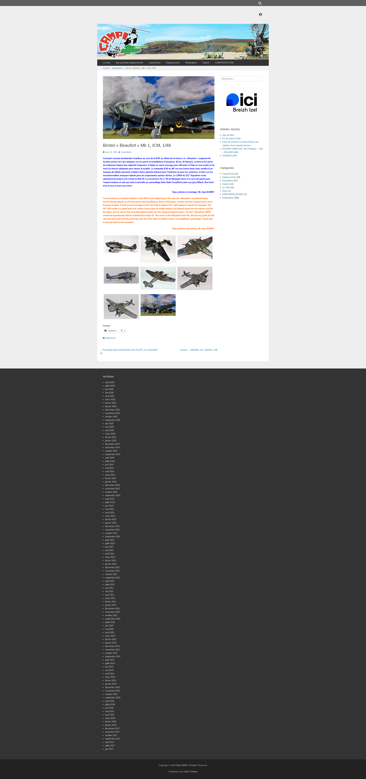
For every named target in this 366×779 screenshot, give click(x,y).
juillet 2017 (110, 745)
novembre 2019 (112, 649)
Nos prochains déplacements (129, 62)
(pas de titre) (228, 135)
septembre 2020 (112, 619)
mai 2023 (109, 509)
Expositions (227, 180)
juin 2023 (109, 505)
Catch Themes (191, 771)
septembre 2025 (112, 420)
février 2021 (110, 601)
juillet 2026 (110, 386)
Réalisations (191, 62)
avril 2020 (109, 632)
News (225, 191)
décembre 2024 (112, 444)
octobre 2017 (111, 735)
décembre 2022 (112, 526)
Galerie (206, 62)
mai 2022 (109, 550)
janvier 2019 (110, 684)
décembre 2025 (112, 409)
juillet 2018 (110, 704)
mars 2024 (110, 475)
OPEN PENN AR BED (232, 194)
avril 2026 (109, 396)
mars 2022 (110, 557)
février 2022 (110, 560)
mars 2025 (110, 433)
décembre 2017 (112, 728)
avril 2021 (109, 595)
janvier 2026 (110, 406)
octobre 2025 (111, 416)
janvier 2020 (110, 643)
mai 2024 (109, 468)
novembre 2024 (112, 447)
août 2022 (109, 540)
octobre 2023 (111, 492)
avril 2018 (109, 714)
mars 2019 (110, 677)
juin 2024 (109, 464)
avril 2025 (109, 430)
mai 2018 (109, 711)
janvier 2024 (110, 481)
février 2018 (110, 721)
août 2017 (109, 742)
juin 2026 (109, 389)
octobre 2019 (111, 653)
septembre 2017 (112, 738)
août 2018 (109, 701)
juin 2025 (109, 423)
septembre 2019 (112, 656)
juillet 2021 (110, 584)
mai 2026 (109, 392)
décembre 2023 (112, 485)
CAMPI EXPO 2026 (224, 62)
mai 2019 (109, 670)
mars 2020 (110, 636)
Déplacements (173, 62)
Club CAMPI (181, 765)
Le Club (106, 62)
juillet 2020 (110, 622)
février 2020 (110, 639)
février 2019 (110, 680)
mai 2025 (109, 427)
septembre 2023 (112, 495)
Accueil (107, 68)
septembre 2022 (112, 536)
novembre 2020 (112, 612)
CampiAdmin (126, 152)
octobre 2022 (111, 533)
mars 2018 (110, 718)
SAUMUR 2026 (229, 155)
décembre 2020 (112, 608)
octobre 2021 (111, 574)
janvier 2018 (110, 725)
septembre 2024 (112, 454)
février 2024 (110, 478)
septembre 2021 (112, 577)
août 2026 (109, 382)
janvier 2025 (110, 440)
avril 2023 (109, 512)
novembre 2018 (112, 690)
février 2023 (110, 519)
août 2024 (109, 457)
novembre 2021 (112, 571)
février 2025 (110, 437)
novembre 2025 (112, 413)
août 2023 (109, 499)
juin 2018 (109, 708)
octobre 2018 (111, 694)
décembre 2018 (112, 687)
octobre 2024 (111, 451)
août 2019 (109, 660)
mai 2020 (109, 629)
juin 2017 (109, 749)
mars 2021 (110, 598)
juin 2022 (109, 547)
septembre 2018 (112, 697)
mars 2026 (110, 399)
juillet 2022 (110, 543)
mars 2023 (110, 516)
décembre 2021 (112, 567)
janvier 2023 (110, 523)
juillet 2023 (110, 502)
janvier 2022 (110, 564)
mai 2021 (109, 591)
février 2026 (110, 403)
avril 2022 (109, 553)
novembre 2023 (112, 488)
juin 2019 (109, 666)
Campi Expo (154, 62)
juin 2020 (109, 625)
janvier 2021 (110, 605)
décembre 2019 (112, 646)
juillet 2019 (110, 663)
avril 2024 (109, 471)
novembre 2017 (112, 732)
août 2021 (109, 581)
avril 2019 (109, 673)
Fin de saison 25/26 (231, 138)
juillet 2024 (110, 461)
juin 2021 (109, 588)
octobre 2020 (111, 615)
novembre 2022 (112, 529)
